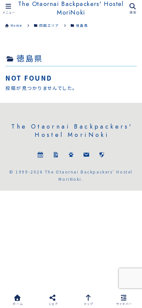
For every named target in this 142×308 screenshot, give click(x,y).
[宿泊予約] (40, 155)
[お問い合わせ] (86, 155)
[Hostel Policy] (101, 155)
